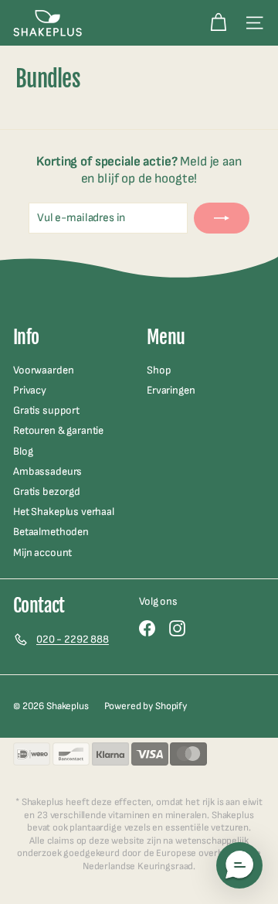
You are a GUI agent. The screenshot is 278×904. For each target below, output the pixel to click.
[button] (239, 865)
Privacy (29, 390)
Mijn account (42, 552)
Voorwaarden (43, 370)
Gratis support (46, 410)
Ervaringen (171, 390)
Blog (22, 451)
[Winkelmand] (218, 23)
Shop (159, 370)
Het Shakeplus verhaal (63, 511)
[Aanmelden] (221, 218)
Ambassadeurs (47, 471)
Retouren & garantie (58, 430)
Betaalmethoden (51, 531)
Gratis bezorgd (46, 491)
